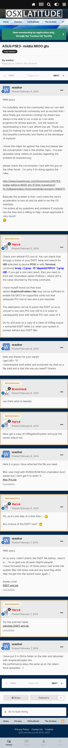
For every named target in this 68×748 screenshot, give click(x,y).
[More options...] (61, 90)
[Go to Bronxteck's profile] (6, 391)
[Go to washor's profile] (6, 89)
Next (56, 75)
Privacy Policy (22, 729)
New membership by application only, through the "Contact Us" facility (34, 34)
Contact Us (37, 729)
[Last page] (63, 75)
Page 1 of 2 (34, 75)
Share (16, 697)
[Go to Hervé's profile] (6, 246)
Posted (25, 91)
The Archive (30, 63)
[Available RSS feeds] (62, 721)
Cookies (49, 729)
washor (10, 60)
